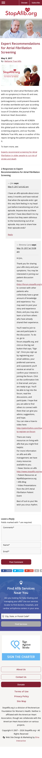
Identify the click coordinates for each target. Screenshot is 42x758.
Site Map (21, 701)
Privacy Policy (21, 696)
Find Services (21, 624)
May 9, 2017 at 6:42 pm (18, 186)
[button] (29, 570)
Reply (10, 234)
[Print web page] (36, 570)
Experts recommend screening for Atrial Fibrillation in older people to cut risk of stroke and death (19, 155)
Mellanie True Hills (12, 61)
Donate (21, 684)
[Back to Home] (21, 12)
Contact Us (21, 677)
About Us (21, 669)
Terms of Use (22, 691)
